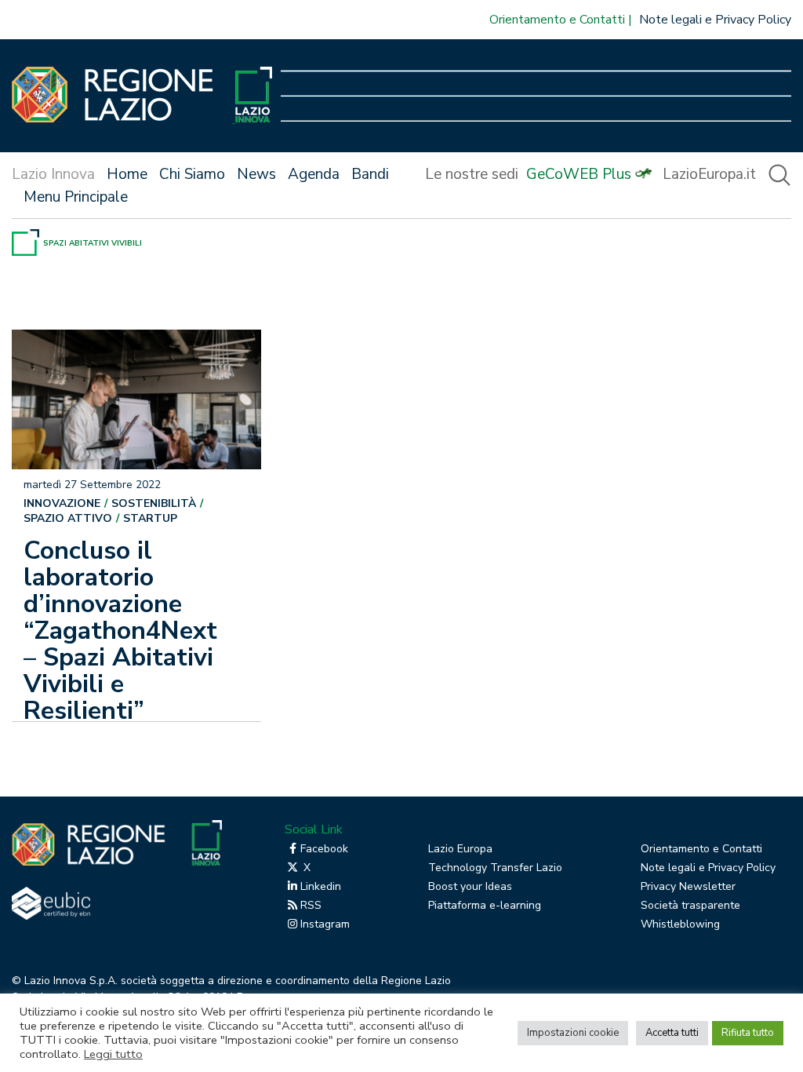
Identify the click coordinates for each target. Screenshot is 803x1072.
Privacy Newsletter (688, 886)
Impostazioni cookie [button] (573, 1033)
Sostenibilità (153, 503)
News (256, 174)
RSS (311, 905)
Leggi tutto (113, 1054)
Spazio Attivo (68, 518)
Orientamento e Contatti (557, 19)
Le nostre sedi (471, 174)
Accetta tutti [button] (672, 1033)
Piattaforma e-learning (484, 905)
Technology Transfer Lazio (495, 867)
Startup (150, 518)
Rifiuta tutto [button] (747, 1033)
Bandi (370, 174)
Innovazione (62, 503)
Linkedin (320, 886)
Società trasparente (690, 905)
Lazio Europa (460, 848)
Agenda (314, 174)
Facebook (324, 848)
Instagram (325, 924)
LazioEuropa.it (709, 174)
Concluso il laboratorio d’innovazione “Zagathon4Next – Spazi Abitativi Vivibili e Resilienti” (120, 630)
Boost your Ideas (470, 886)
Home (127, 174)
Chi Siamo (192, 174)
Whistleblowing (680, 924)
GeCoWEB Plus (578, 174)
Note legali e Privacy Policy (715, 19)
